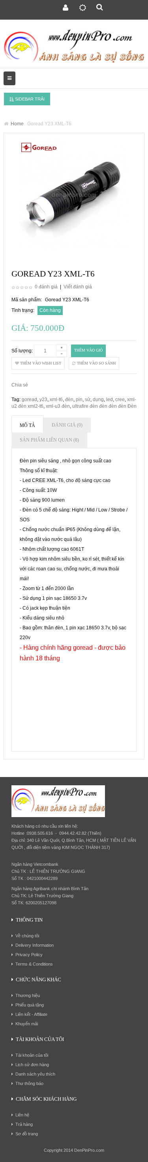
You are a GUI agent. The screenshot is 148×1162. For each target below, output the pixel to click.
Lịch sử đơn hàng (32, 1064)
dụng (98, 399)
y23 (43, 399)
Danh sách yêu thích (35, 1074)
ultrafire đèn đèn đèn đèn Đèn (104, 406)
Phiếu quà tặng (29, 1005)
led (109, 399)
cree (120, 399)
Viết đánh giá (78, 287)
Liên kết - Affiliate (31, 1014)
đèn (69, 399)
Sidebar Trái (29, 99)
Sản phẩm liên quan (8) (49, 440)
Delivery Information (34, 945)
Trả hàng (24, 1124)
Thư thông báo (29, 1083)
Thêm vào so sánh (96, 363)
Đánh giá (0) (67, 425)
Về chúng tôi (27, 935)
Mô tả (27, 425)
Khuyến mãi (26, 1023)
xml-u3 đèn (58, 406)
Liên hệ (22, 1115)
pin (79, 399)
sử (87, 399)
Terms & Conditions (34, 964)
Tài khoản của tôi (31, 1055)
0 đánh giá (46, 287)
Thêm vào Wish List (40, 363)
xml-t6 (56, 399)
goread (29, 399)
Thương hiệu (27, 995)
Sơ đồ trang (26, 1133)
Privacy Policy (29, 954)
